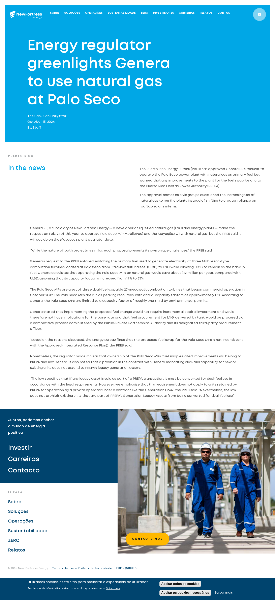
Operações (94, 13)
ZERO (144, 13)
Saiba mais (113, 588)
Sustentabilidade (122, 13)
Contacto (24, 471)
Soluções (72, 13)
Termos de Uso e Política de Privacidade (82, 568)
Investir (20, 448)
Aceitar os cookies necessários (185, 592)
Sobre (54, 13)
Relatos (206, 13)
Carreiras (187, 13)
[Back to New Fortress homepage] (26, 14)
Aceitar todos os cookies (180, 584)
